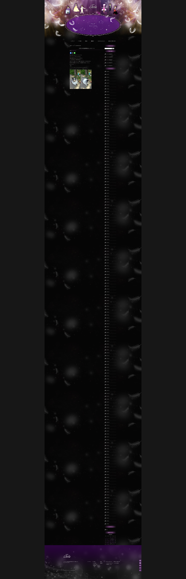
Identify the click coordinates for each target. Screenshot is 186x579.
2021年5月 (107, 254)
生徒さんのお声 (95, 564)
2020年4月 (107, 277)
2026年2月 (107, 88)
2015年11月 (107, 425)
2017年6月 (107, 370)
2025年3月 (107, 120)
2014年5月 (107, 477)
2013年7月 (107, 506)
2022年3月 (107, 225)
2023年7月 (107, 178)
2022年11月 (107, 201)
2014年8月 (107, 468)
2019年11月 (107, 291)
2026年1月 (107, 91)
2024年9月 (107, 138)
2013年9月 (107, 500)
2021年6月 (107, 251)
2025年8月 (107, 106)
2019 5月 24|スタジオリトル (93, 0)
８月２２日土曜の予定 (109, 56)
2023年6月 (107, 181)
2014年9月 (107, 465)
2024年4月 (107, 152)
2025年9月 (107, 103)
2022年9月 (107, 207)
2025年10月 (107, 100)
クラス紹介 (80, 41)
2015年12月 (107, 422)
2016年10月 (107, 393)
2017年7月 (107, 367)
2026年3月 (107, 85)
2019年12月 (107, 288)
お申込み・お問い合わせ (112, 41)
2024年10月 (107, 135)
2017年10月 (107, 358)
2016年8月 (107, 399)
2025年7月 (107, 109)
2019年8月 (107, 300)
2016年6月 (107, 404)
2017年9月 (107, 361)
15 (110, 540)
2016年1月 (107, 419)
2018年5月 (107, 338)
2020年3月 (107, 280)
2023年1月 (107, 196)
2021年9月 (107, 242)
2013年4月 (107, 515)
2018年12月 (107, 317)
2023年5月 (107, 184)
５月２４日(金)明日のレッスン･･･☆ (87, 48)
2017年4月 (107, 375)
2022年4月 (107, 222)
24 (113, 542)
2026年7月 (107, 74)
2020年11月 (107, 271)
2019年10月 (107, 294)
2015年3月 (107, 448)
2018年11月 (107, 320)
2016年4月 (107, 410)
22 (110, 542)
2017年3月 (107, 378)
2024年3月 (107, 155)
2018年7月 (107, 332)
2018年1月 (107, 349)
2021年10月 (107, 239)
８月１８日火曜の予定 (109, 65)
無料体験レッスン (95, 565)
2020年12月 (107, 268)
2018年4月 (107, 341)
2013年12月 (107, 491)
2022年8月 (107, 210)
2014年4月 (107, 480)
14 (108, 540)
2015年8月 (107, 433)
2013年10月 (107, 497)
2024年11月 (107, 132)
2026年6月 (107, 77)
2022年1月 (107, 230)
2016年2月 (107, 416)
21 (108, 542)
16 (112, 540)
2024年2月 (107, 158)
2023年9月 (107, 172)
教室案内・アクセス (109, 564)
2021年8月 (107, 245)
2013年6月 (107, 509)
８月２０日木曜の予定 (109, 62)
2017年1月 (107, 384)
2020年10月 (107, 274)
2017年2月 (107, 381)
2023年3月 (107, 190)
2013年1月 (107, 523)
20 (107, 542)
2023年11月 (107, 167)
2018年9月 (107, 326)
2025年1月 (107, 126)
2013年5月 (107, 512)
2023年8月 (107, 175)
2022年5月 (107, 219)
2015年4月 (107, 445)
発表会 (86, 41)
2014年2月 (107, 486)
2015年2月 (107, 451)
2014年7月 (107, 471)
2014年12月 (107, 457)
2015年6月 (107, 439)
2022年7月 (107, 213)
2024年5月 (107, 149)
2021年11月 (107, 236)
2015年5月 (107, 442)
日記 (106, 529)
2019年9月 (107, 297)
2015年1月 (107, 454)
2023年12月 (107, 164)
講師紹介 (92, 41)
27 (107, 544)
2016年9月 (107, 396)
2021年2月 (107, 262)
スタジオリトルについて (101, 41)
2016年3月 (107, 413)
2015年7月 (107, 436)
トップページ (73, 41)
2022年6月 (107, 216)
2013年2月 (107, 520)
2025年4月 (107, 117)
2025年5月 (107, 114)
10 (113, 539)
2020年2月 (107, 283)
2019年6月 (107, 306)
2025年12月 (107, 94)
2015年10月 (107, 428)
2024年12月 (107, 129)
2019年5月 (107, 309)
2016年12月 (107, 387)
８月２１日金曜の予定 (109, 59)
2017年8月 (107, 364)
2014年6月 (107, 474)
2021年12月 (107, 233)
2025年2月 (107, 123)
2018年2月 (107, 346)
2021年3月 (107, 259)
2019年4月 (107, 312)
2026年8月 (107, 71)
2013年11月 (107, 494)
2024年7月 (107, 143)
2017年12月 (107, 352)
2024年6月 (107, 146)
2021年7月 (107, 248)
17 (113, 540)
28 (108, 544)
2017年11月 (107, 355)
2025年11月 (107, 97)
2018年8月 (107, 329)
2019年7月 (107, 303)
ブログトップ (110, 45)
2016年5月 (107, 407)
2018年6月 (107, 335)
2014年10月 (107, 462)
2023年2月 (107, 193)
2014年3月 (107, 483)
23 (112, 542)
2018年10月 (107, 323)
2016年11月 (107, 390)
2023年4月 (107, 187)
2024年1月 (107, 161)
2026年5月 (107, 80)
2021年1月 (107, 265)
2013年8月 (107, 503)
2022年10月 (107, 204)
